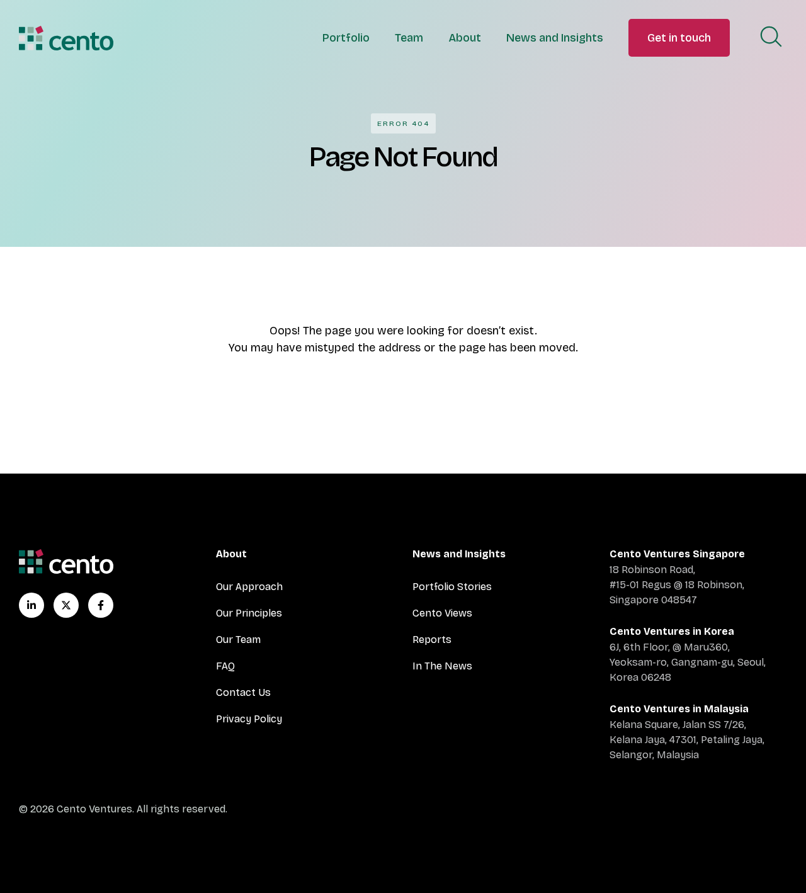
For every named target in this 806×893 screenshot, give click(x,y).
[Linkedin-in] (31, 605)
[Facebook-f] (100, 605)
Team (409, 38)
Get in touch (679, 38)
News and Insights (554, 38)
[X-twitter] (66, 605)
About (464, 38)
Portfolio (346, 38)
